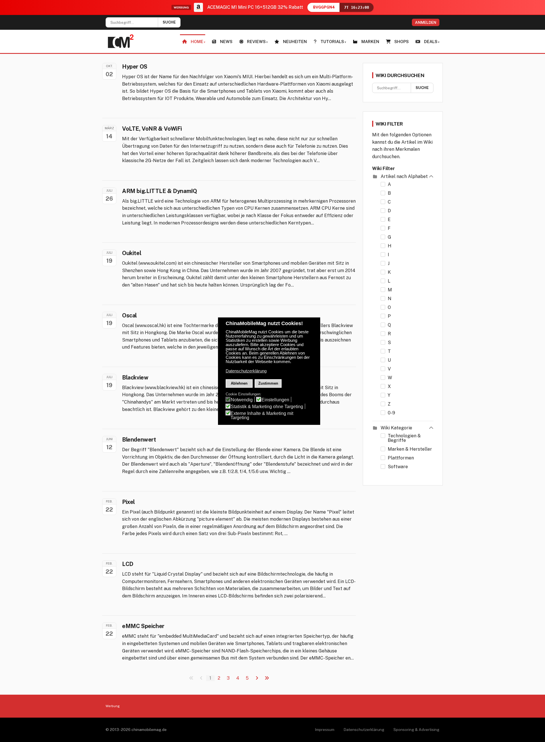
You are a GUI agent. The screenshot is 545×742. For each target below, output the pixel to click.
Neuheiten (295, 41)
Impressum (324, 729)
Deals (430, 41)
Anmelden (425, 22)
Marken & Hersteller (410, 449)
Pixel (128, 502)
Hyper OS (134, 66)
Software (398, 467)
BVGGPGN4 (324, 7)
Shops (401, 41)
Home (197, 41)
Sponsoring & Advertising (416, 729)
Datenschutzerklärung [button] (246, 371)
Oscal (129, 315)
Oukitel (131, 253)
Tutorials (332, 41)
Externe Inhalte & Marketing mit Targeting (261, 415)
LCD (127, 564)
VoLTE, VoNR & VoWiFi (152, 128)
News (226, 41)
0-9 (391, 413)
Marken (370, 41)
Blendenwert (139, 439)
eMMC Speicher (143, 626)
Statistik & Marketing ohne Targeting (267, 406)
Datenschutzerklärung (363, 729)
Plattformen (401, 458)
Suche (169, 22)
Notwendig (242, 400)
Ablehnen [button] (239, 383)
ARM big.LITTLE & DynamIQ (159, 191)
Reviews (256, 41)
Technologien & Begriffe (404, 438)
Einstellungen (275, 400)
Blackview (135, 377)
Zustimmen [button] (268, 383)
